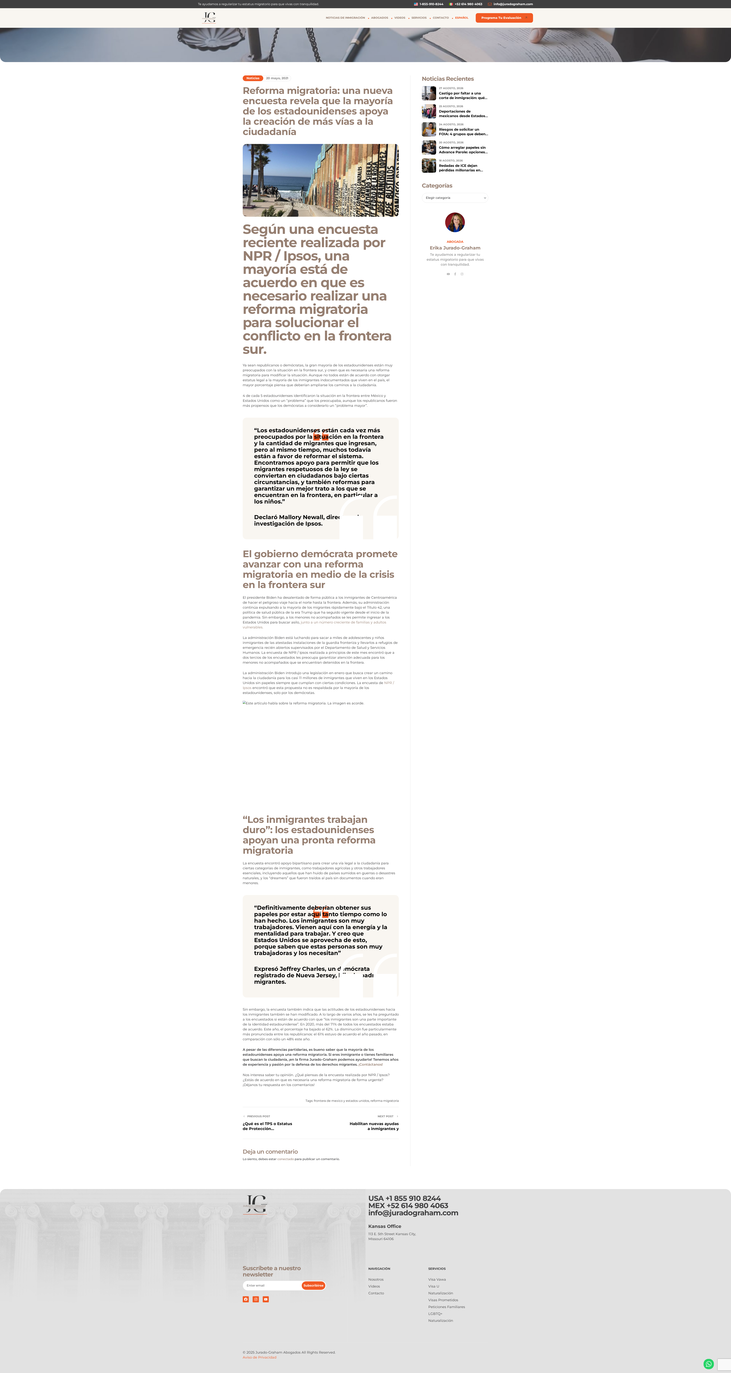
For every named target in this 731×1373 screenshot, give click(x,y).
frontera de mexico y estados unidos (341, 1101)
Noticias (253, 78)
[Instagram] (462, 274)
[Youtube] (448, 274)
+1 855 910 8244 (413, 1198)
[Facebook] (246, 1299)
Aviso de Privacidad (259, 1357)
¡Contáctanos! (370, 1064)
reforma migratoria (384, 1101)
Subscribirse (313, 1285)
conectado (285, 1159)
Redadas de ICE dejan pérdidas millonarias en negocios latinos (459, 170)
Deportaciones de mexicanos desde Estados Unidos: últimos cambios (462, 116)
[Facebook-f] (455, 274)
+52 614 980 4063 (417, 1205)
